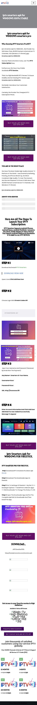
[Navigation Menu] (33, 2)
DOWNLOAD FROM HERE (13, 273)
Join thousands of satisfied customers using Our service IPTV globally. (18, 643)
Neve (11, 703)
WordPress (24, 703)
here (4, 473)
